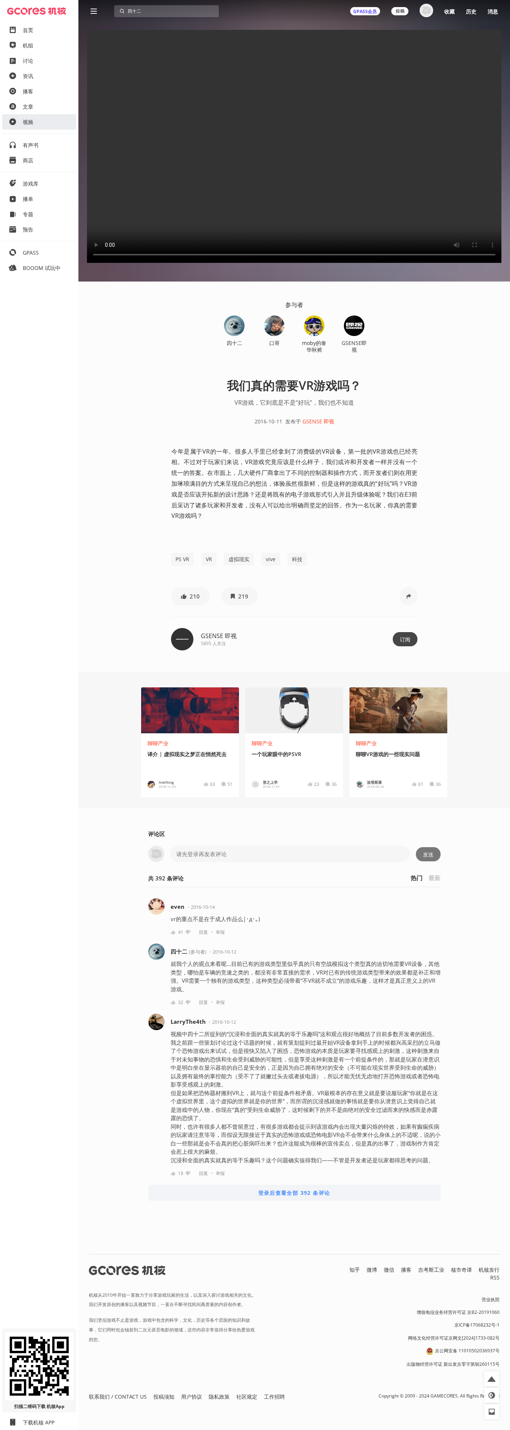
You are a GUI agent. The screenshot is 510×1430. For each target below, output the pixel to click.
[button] (190, 596)
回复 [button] (203, 932)
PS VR (182, 559)
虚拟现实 (238, 559)
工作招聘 (274, 1396)
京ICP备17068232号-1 (477, 1325)
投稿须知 (163, 1396)
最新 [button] (435, 878)
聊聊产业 (157, 743)
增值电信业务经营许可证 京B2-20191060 (458, 1312)
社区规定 (246, 1396)
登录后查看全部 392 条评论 (294, 1192)
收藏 (449, 11)
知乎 (354, 1269)
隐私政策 (219, 1396)
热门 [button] (417, 878)
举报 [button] (220, 932)
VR (209, 559)
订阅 (405, 639)
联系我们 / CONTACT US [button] (118, 1396)
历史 (471, 11)
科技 (297, 559)
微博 (372, 1269)
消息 (493, 11)
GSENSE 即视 (318, 421)
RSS (495, 1277)
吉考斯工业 (431, 1269)
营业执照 (491, 1299)
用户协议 (191, 1396)
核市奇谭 (461, 1269)
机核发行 (489, 1269)
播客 (406, 1269)
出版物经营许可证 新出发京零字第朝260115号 (453, 1364)
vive (271, 559)
